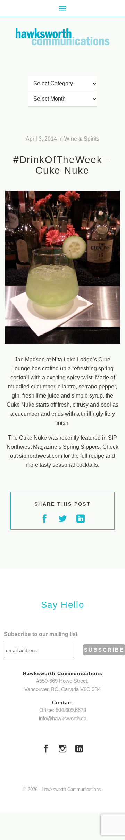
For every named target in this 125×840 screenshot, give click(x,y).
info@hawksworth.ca (62, 718)
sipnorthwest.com (40, 456)
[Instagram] (62, 749)
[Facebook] (46, 749)
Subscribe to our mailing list (40, 634)
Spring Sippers (81, 447)
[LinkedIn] (79, 749)
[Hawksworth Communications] (62, 36)
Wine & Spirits (81, 139)
